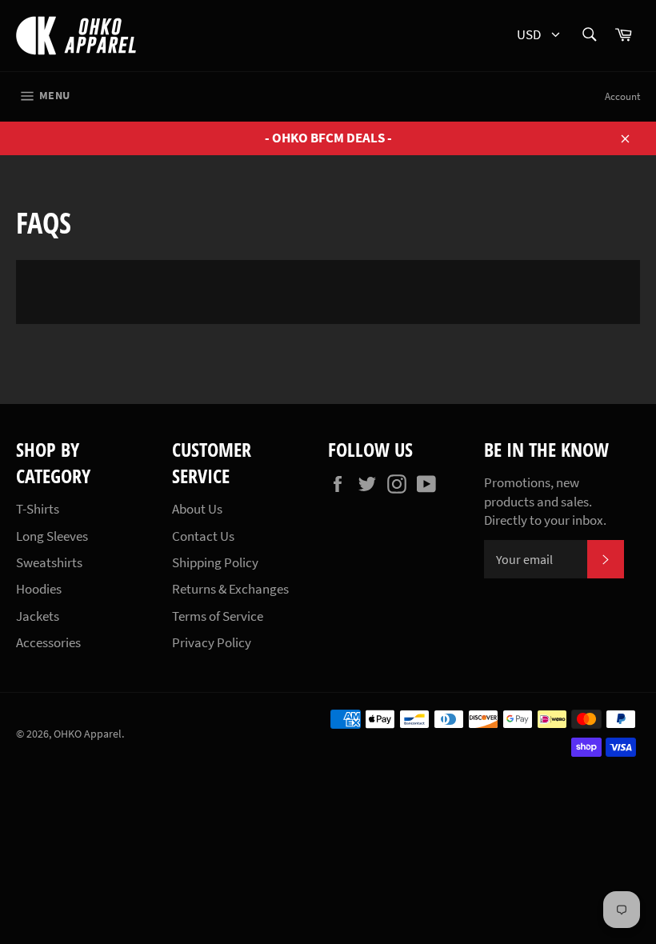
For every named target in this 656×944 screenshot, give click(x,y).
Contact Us (203, 536)
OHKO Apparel (88, 734)
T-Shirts (37, 509)
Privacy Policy (211, 642)
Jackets (37, 616)
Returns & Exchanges (230, 589)
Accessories (48, 642)
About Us (197, 509)
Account (622, 96)
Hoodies (39, 589)
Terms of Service (217, 616)
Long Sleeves (52, 536)
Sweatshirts (49, 562)
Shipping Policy (215, 562)
